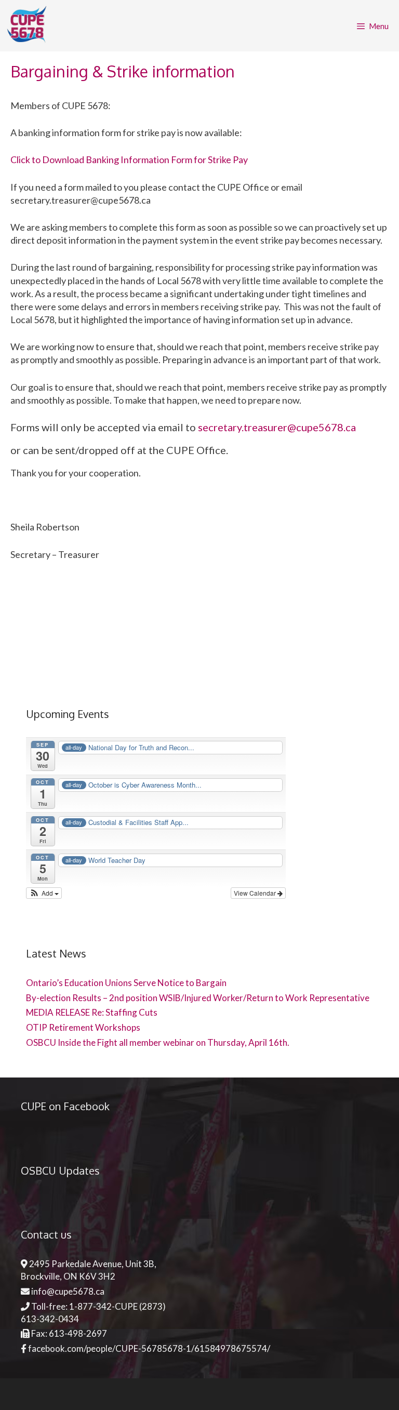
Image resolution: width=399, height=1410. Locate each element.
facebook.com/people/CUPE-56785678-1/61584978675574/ (149, 1348)
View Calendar (255, 892)
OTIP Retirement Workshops (83, 1027)
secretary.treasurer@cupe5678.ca (277, 427)
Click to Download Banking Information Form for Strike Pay (129, 159)
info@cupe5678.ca (67, 1291)
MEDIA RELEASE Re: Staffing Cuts (91, 1012)
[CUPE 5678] (30, 25)
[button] (43, 893)
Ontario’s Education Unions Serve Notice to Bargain (126, 982)
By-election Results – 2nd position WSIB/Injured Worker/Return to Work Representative (197, 997)
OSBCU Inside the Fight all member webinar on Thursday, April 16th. (158, 1042)
